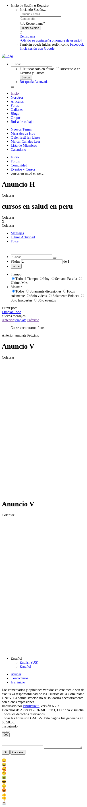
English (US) (29, 662)
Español (25, 666)
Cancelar (18, 752)
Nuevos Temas (21, 129)
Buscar (26, 77)
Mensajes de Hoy (23, 133)
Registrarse (27, 36)
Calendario (18, 149)
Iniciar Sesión (30, 28)
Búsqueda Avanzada (34, 82)
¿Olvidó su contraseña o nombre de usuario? (51, 40)
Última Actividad (23, 237)
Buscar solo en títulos (39, 69)
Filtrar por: (9, 308)
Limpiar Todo (11, 312)
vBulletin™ (31, 706)
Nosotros (17, 97)
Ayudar (16, 674)
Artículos (17, 101)
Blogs (15, 113)
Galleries (17, 109)
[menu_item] (43, 760)
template (20, 320)
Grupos (16, 118)
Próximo (33, 320)
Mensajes (17, 233)
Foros (15, 105)
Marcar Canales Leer (25, 141)
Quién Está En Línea (25, 137)
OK (6, 734)
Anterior (8, 320)
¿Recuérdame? (34, 23)
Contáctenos (19, 678)
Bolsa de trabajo (22, 122)
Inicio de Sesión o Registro (30, 5)
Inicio (15, 93)
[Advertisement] (19, 426)
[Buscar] (12, 87)
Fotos (15, 241)
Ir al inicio (18, 682)
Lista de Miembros (24, 145)
